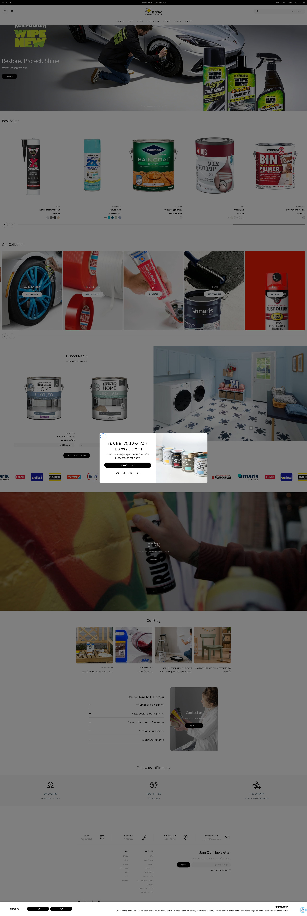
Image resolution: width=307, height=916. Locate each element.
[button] (303, 910)
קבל (61, 909)
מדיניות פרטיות (122, 911)
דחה (38, 909)
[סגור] (103, 436)
